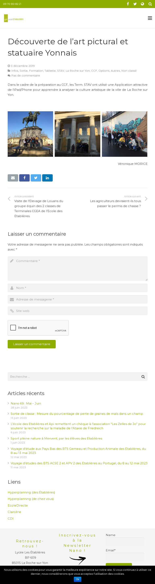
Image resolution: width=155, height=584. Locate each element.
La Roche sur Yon (78, 70)
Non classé (129, 70)
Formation (36, 70)
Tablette (50, 70)
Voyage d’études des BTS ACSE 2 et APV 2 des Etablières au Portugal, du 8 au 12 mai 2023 (79, 463)
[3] (124, 134)
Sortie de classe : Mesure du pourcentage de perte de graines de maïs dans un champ (77, 414)
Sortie (24, 70)
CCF (94, 70)
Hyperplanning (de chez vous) (31, 499)
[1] (30, 134)
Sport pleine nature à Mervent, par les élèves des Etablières (56, 438)
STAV (60, 70)
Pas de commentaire (25, 75)
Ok (77, 579)
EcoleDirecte (18, 505)
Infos (14, 70)
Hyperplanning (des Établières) (31, 492)
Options (103, 70)
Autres (115, 70)
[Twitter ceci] (36, 178)
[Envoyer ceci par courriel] (13, 178)
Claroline (14, 512)
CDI (11, 518)
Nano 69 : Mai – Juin (26, 403)
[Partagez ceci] (24, 178)
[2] (77, 134)
